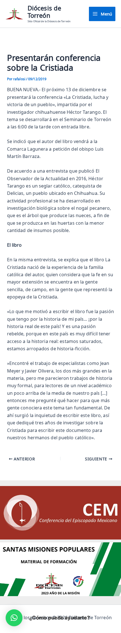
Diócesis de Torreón (44, 11)
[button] (14, 617)
